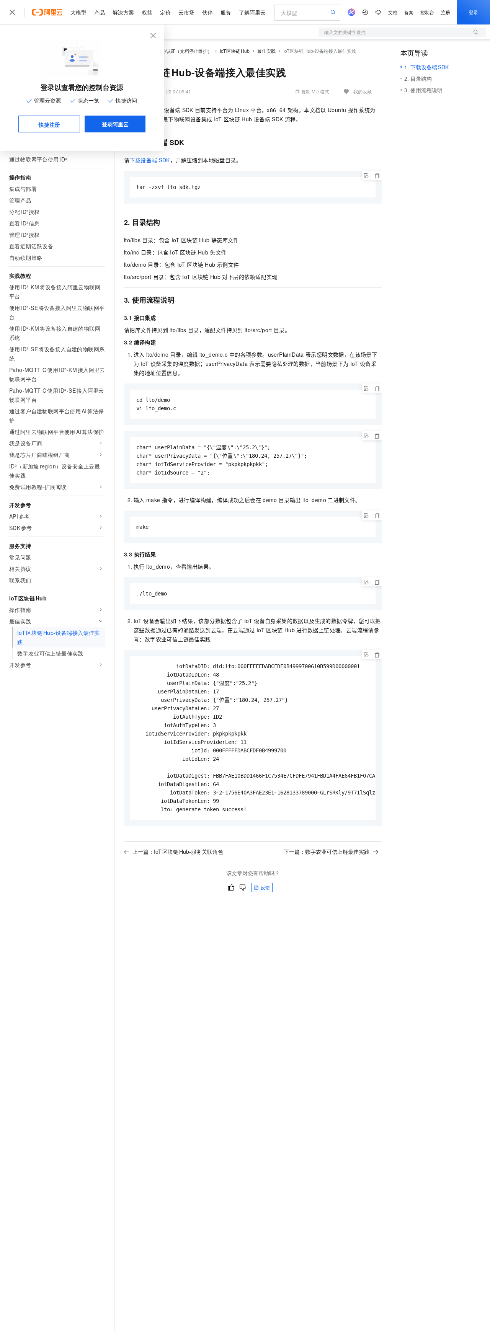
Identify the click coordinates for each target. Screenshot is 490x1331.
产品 (99, 12)
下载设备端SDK (149, 160)
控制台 (427, 12)
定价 (165, 12)
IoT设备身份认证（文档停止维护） (176, 50)
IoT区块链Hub (235, 50)
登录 (473, 12)
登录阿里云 (115, 124)
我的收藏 (362, 91)
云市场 (186, 12)
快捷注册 (49, 124)
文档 (392, 12)
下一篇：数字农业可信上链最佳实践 (326, 851)
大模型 (78, 12)
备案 (408, 12)
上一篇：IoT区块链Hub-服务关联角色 (177, 851)
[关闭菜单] (12, 12)
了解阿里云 (252, 12)
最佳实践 (266, 50)
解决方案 (123, 12)
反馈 (265, 887)
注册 (445, 12)
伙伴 (207, 12)
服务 (225, 12)
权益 (147, 12)
